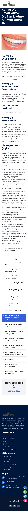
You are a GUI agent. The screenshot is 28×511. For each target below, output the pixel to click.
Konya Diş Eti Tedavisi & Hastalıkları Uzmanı (11, 305)
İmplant (5, 436)
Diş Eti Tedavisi (7, 446)
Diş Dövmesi (8, 359)
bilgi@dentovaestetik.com (13, 487)
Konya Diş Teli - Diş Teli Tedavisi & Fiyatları (14, 326)
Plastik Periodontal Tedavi (12, 255)
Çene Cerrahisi (7, 444)
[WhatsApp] (25, 492)
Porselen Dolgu (7, 467)
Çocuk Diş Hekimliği (8, 441)
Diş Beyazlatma (7, 456)
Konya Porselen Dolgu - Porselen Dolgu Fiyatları (14, 372)
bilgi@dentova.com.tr (11, 486)
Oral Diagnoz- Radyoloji (9, 449)
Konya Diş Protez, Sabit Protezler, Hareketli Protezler (14, 346)
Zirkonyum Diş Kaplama (9, 464)
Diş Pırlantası (6, 469)
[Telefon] (25, 487)
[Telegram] (25, 496)
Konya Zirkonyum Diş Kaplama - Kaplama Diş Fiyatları (14, 270)
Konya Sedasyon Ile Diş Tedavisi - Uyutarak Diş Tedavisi (14, 284)
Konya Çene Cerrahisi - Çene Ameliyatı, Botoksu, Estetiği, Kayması (13, 262)
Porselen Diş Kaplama (9, 459)
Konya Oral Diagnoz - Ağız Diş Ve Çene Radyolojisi (14, 298)
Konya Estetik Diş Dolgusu (12, 311)
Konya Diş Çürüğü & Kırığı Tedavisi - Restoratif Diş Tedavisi (14, 291)
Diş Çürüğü (6, 461)
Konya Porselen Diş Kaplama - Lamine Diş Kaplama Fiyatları (13, 353)
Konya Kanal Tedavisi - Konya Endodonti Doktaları (13, 277)
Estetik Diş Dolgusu (8, 438)
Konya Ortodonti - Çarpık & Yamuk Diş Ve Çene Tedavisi (14, 340)
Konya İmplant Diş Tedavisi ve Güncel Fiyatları (13, 249)
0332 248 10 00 (14, 391)
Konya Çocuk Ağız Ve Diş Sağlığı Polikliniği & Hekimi (14, 333)
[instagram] (25, 500)
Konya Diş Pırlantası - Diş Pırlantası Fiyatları (12, 365)
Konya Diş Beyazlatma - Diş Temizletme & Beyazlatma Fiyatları (12, 318)
